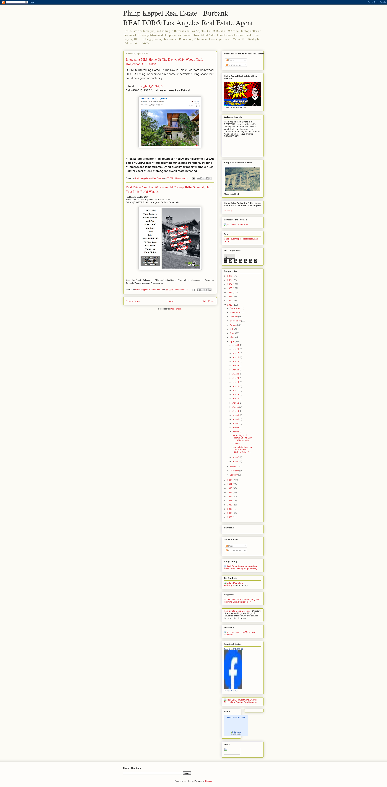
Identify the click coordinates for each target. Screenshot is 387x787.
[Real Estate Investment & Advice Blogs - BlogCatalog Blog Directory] (242, 568)
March (233, 466)
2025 (230, 280)
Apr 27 (236, 353)
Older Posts (208, 301)
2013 (230, 500)
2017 (230, 484)
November (235, 312)
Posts (231, 60)
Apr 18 (236, 386)
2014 (230, 496)
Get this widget (236, 734)
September (235, 320)
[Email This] (198, 178)
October (234, 316)
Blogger (208, 781)
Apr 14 (236, 394)
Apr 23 (236, 369)
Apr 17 (236, 390)
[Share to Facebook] (207, 178)
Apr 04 (236, 427)
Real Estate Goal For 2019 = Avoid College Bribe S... (242, 449)
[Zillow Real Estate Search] (236, 733)
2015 (230, 492)
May (232, 337)
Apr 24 (236, 365)
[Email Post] (193, 178)
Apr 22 (236, 374)
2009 (230, 517)
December (235, 308)
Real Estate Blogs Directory (237, 611)
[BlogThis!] (201, 178)
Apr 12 (236, 403)
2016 (230, 488)
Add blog (228, 585)
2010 (230, 513)
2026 (230, 276)
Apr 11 (236, 407)
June (232, 333)
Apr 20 (236, 378)
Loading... (229, 210)
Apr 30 (236, 345)
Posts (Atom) (176, 309)
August (233, 325)
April (232, 341)
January (234, 475)
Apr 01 (236, 461)
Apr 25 (236, 361)
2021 (230, 296)
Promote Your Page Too (232, 691)
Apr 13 (236, 398)
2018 (230, 480)
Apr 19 (236, 382)
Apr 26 (236, 357)
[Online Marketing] (233, 583)
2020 (230, 300)
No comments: (182, 178)
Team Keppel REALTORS (233, 649)
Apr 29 (236, 349)
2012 (230, 504)
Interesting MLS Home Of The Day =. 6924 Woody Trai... (242, 439)
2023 (230, 288)
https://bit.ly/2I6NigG (149, 86)
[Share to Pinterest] (209, 178)
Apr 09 (236, 415)
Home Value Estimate (236, 718)
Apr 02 (236, 457)
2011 (230, 509)
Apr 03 (236, 431)
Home (170, 301)
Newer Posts (133, 301)
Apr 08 (236, 419)
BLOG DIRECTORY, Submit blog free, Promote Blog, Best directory (242, 600)
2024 (230, 284)
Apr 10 (236, 411)
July (232, 329)
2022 (230, 292)
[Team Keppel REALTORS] (233, 688)
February (234, 470)
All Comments (234, 65)
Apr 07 (236, 423)
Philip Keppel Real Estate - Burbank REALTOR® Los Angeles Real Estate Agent (188, 17)
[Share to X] (204, 178)
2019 (230, 305)
